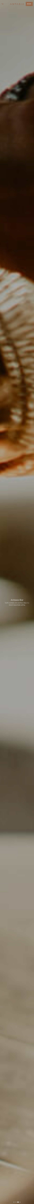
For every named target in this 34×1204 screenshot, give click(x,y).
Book (29, 4)
